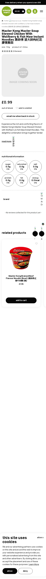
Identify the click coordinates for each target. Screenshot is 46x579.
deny (25, 571)
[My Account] (35, 11)
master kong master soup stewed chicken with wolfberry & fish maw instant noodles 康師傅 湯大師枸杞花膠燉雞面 (22, 24)
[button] (19, 11)
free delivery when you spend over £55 (23, 2)
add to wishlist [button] (25, 108)
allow (10, 571)
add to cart (21, 300)
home (6, 21)
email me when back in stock (20, 116)
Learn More (34, 564)
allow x (40, 537)
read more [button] (6, 141)
